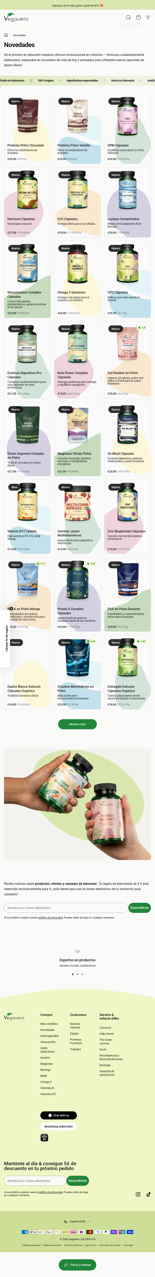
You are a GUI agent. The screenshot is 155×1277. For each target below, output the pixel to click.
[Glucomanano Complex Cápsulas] (27, 264)
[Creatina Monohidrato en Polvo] (77, 658)
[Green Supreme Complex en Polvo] (27, 425)
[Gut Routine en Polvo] (127, 344)
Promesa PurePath (76, 1041)
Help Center (106, 1034)
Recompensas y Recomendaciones (111, 1057)
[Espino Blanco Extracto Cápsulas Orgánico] (27, 658)
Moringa (45, 1070)
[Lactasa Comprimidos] (127, 190)
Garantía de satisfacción (107, 1073)
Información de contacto (110, 1245)
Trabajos (75, 1049)
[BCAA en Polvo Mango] (27, 580)
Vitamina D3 (48, 1094)
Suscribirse (139, 908)
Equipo (74, 1033)
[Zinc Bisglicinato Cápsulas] (127, 503)
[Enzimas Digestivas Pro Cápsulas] (27, 344)
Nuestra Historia (75, 1025)
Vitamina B (47, 1088)
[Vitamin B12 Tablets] (27, 503)
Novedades (47, 1030)
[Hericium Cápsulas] (27, 190)
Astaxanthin (48, 1042)
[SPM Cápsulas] (127, 117)
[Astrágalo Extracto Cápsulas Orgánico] (127, 658)
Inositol (45, 1058)
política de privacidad (51, 917)
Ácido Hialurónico (47, 1049)
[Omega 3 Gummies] (77, 264)
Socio (102, 1049)
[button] (5, 638)
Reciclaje (104, 1065)
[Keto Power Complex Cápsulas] (77, 344)
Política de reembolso (52, 1245)
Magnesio (46, 1064)
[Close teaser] (11, 609)
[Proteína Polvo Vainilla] (77, 117)
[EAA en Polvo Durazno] (127, 580)
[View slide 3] (82, 974)
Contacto (105, 1027)
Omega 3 (46, 1082)
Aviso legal (128, 1245)
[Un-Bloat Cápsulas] (127, 425)
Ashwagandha (49, 1036)
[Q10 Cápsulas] (77, 190)
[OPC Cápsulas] (127, 264)
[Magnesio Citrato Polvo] (77, 425)
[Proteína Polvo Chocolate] (27, 117)
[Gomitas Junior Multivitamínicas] (77, 503)
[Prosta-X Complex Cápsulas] (77, 580)
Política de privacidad (31, 1245)
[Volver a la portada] (6, 35)
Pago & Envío (91, 1245)
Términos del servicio (73, 1245)
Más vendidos (49, 1024)
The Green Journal (105, 1041)
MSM (43, 1076)
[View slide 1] (72, 974)
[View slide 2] (77, 974)
